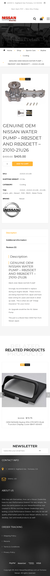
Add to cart (22, 164)
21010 (22, 190)
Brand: (6, 199)
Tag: (5, 190)
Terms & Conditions (12, 547)
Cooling (26, 56)
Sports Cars (31, 50)
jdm (10, 193)
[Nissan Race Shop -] (9, 19)
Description (11, 233)
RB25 (28, 193)
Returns (7, 541)
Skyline (43, 50)
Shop (19, 50)
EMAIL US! (12, 479)
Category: (7, 185)
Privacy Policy (9, 552)
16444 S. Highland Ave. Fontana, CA (23, 469)
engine (5, 193)
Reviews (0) (11, 247)
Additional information (16, 240)
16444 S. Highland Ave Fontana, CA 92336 (24, 3)
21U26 (42, 190)
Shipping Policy (10, 536)
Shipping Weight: (11, 179)
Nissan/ (17, 193)
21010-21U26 (32, 190)
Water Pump (37, 193)
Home (9, 50)
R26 (23, 193)
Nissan (22, 199)
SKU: (5, 174)
